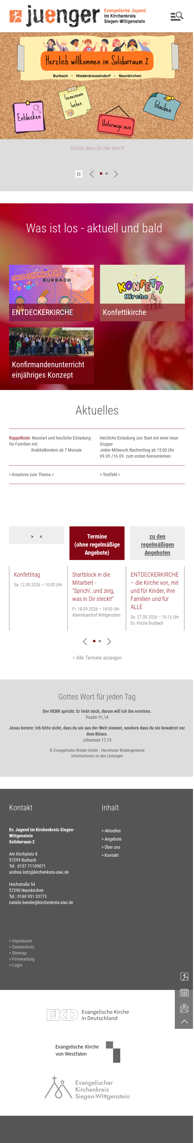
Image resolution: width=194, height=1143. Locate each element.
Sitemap (19, 950)
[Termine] (181, 992)
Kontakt (110, 853)
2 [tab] (104, 173)
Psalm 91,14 (95, 715)
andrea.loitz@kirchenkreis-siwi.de (38, 869)
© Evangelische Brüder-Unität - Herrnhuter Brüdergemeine (95, 748)
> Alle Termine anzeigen (95, 655)
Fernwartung (23, 956)
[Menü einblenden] (172, 16)
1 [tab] (99, 173)
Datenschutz (23, 944)
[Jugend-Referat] (181, 976)
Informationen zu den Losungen (95, 753)
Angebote (111, 836)
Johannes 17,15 (95, 737)
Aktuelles (111, 828)
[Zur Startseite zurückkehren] (77, 6)
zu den (154, 534)
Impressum (22, 938)
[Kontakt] (181, 1007)
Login (17, 962)
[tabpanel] (97, 95)
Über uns (110, 844)
